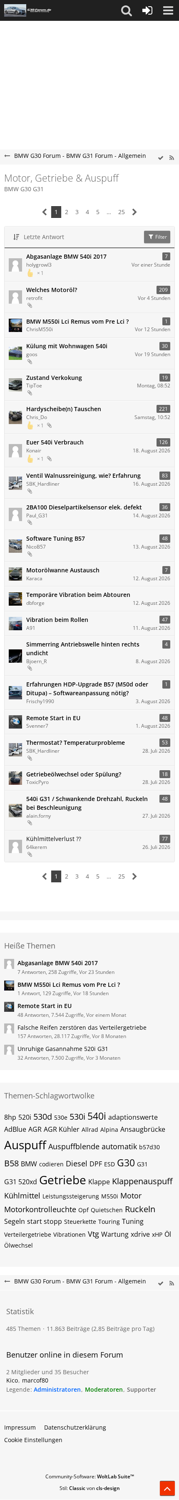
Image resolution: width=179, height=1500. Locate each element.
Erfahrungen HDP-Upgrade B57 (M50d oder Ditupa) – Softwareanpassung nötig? (87, 688)
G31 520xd (20, 1181)
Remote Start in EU (53, 718)
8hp (10, 1117)
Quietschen (107, 1210)
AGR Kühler (62, 1129)
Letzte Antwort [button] (44, 237)
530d (42, 1116)
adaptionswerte (133, 1117)
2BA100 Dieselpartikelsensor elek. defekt (84, 507)
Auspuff (25, 1145)
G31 (142, 1164)
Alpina (109, 1129)
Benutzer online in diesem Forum (64, 1355)
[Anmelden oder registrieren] (147, 10)
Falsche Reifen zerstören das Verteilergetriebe (82, 1027)
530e (60, 1117)
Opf (83, 1210)
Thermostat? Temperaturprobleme (75, 742)
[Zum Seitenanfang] (167, 1488)
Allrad (90, 1129)
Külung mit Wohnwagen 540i (66, 346)
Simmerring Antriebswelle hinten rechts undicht (82, 648)
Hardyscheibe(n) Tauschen (63, 409)
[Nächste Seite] (135, 212)
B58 (11, 1163)
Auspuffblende (73, 1146)
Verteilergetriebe (27, 1234)
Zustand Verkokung (54, 378)
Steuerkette (80, 1221)
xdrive (140, 1234)
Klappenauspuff (142, 1181)
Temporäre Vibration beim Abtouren (78, 595)
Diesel (76, 1163)
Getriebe (62, 1180)
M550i (109, 1196)
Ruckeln (140, 1209)
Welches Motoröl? (51, 290)
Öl (167, 1234)
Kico (12, 1380)
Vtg (93, 1234)
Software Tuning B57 (55, 538)
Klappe (99, 1181)
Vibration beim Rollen (57, 620)
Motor (131, 1195)
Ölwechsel (18, 1245)
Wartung (115, 1234)
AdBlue (15, 1129)
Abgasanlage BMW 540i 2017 (66, 256)
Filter (160, 236)
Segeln (14, 1221)
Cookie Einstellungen (33, 1440)
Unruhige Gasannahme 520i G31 (62, 1049)
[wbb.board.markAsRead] (160, 158)
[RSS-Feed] (171, 158)
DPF (96, 1163)
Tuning (133, 1221)
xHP (157, 1234)
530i (77, 1116)
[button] (126, 10)
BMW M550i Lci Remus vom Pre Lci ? (77, 321)
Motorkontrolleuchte (40, 1209)
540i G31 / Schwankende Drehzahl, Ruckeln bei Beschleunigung (87, 803)
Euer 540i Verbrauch (55, 442)
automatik (119, 1146)
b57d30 (149, 1147)
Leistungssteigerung (70, 1196)
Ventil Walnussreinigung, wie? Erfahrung (83, 475)
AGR (35, 1129)
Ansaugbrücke (142, 1129)
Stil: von (90, 1488)
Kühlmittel (22, 1195)
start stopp (44, 1221)
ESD (109, 1164)
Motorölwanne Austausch (62, 570)
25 (121, 212)
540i (96, 1116)
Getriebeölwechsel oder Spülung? (73, 774)
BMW (29, 1163)
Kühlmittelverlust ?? (53, 839)
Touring (109, 1221)
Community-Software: (89, 1476)
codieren (51, 1164)
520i (24, 1117)
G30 (126, 1162)
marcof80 (35, 1380)
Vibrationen (69, 1234)
